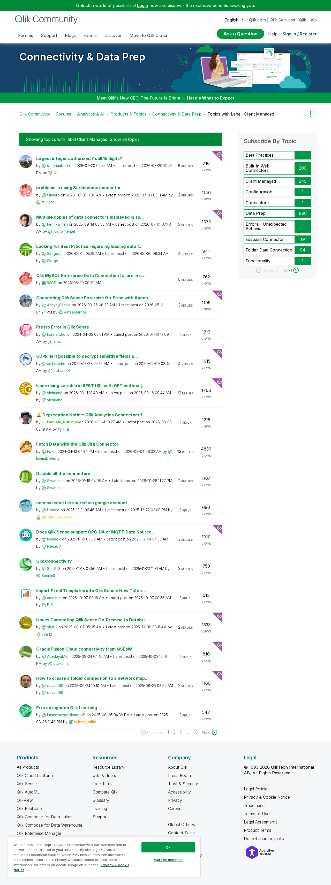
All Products (28, 767)
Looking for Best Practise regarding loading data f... (89, 246)
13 (196, 732)
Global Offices (181, 824)
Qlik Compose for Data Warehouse (49, 825)
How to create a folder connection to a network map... (92, 678)
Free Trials (102, 783)
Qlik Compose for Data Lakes (44, 816)
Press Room (179, 775)
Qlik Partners (104, 775)
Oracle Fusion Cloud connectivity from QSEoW (84, 649)
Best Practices (260, 155)
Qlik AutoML (28, 792)
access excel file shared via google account (81, 502)
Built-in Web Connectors (257, 168)
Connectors (257, 202)
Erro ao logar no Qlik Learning (66, 707)
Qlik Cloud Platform (35, 775)
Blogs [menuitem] (70, 35)
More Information (168, 860)
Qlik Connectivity (54, 561)
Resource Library (108, 767)
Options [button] (310, 114)
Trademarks (255, 805)
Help (272, 33)
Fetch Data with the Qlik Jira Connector (77, 444)
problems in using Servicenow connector (78, 187)
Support (100, 816)
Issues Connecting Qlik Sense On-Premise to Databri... (92, 619)
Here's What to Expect (211, 98)
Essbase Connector (265, 239)
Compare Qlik (105, 792)
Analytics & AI (90, 114)
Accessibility (179, 792)
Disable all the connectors (63, 473)
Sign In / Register (300, 33)
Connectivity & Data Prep (82, 56)
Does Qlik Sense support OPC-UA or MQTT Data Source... (95, 532)
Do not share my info (264, 838)
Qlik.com (257, 19)
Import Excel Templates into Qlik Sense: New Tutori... (91, 590)
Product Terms (257, 830)
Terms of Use (256, 813)
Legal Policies (256, 788)
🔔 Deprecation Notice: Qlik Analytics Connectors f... (91, 414)
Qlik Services (282, 19)
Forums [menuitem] (25, 35)
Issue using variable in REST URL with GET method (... (91, 385)
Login (142, 5)
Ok (168, 847)
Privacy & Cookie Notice (267, 797)
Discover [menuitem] (113, 35)
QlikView (25, 800)
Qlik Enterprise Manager (39, 833)
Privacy (175, 800)
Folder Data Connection (269, 250)
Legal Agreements (260, 822)
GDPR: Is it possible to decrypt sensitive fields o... (87, 356)
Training (100, 808)
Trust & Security (183, 783)
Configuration (259, 191)
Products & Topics (128, 114)
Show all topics (125, 139)
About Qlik (177, 767)
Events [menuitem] (90, 35)
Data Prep (256, 213)
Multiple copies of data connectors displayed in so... (90, 217)
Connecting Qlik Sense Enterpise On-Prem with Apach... (94, 297)
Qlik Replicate (29, 808)
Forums (63, 114)
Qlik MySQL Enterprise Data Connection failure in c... (91, 275)
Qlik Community (34, 114)
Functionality (258, 260)
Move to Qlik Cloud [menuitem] (148, 35)
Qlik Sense (27, 783)
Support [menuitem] (49, 35)
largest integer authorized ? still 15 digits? (79, 158)
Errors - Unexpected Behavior (266, 226)
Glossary (101, 800)
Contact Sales (181, 832)
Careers (175, 808)
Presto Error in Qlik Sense (62, 327)
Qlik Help (308, 19)
